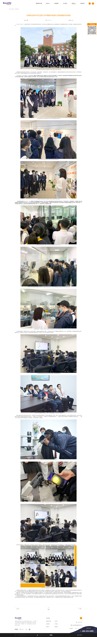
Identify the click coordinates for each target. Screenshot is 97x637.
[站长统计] (51, 635)
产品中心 (48, 3)
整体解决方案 (39, 3)
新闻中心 (74, 3)
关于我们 (65, 3)
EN (93, 3)
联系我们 (82, 3)
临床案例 (56, 3)
